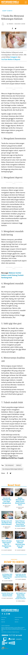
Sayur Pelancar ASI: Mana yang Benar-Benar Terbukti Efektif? (20, 523)
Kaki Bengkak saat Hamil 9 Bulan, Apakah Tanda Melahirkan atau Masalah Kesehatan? (20, 595)
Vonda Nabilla (21, 601)
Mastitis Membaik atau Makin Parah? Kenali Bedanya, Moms (20, 501)
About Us (3, 619)
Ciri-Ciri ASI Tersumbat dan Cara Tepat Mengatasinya (6, 500)
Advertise (16, 621)
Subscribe (3, 621)
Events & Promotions (19, 617)
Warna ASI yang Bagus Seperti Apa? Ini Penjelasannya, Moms (7, 544)
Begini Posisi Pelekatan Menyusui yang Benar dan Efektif (20, 544)
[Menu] (26, 2)
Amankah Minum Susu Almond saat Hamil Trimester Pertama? (7, 594)
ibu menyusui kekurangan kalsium (12, 469)
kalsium (18, 465)
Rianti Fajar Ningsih (7, 506)
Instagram (13, 57)
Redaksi (11, 24)
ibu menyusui (9, 465)
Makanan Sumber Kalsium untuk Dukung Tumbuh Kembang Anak (12, 275)
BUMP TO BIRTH (7, 10)
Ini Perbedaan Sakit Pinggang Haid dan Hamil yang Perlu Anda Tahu (7, 576)
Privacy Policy (3, 617)
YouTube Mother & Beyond (10, 59)
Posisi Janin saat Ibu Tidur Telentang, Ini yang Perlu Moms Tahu (21, 576)
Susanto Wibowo (21, 528)
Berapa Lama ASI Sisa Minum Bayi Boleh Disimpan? (6, 522)
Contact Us (17, 619)
